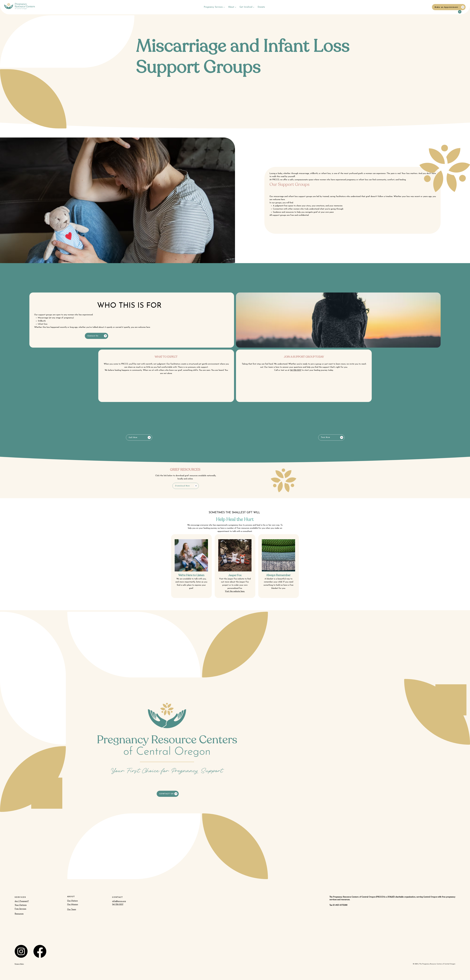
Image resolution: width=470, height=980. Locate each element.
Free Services (20, 909)
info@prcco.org (119, 901)
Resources (19, 914)
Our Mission (72, 904)
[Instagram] (21, 951)
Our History (72, 901)
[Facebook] (39, 951)
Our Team (71, 909)
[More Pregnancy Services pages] (224, 7)
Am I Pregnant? (22, 901)
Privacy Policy (19, 964)
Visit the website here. (235, 591)
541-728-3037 (117, 904)
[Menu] (459, 11)
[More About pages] (235, 7)
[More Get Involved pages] (253, 7)
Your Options (21, 905)
